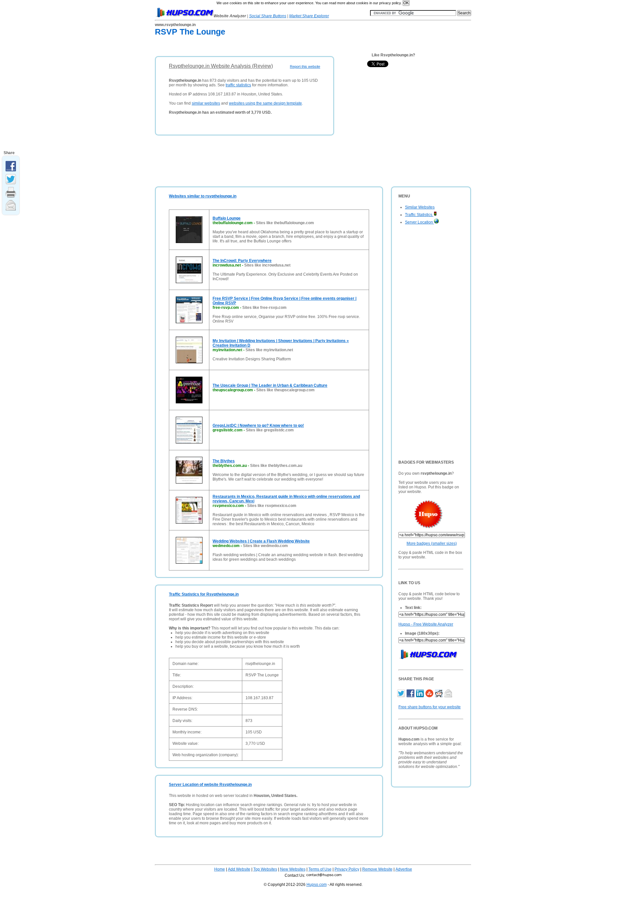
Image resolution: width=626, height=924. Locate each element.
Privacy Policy (347, 869)
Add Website (239, 869)
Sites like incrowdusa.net (267, 265)
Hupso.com (316, 884)
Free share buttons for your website (429, 707)
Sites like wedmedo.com (265, 545)
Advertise (403, 869)
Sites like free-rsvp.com (264, 307)
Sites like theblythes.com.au (276, 465)
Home (219, 869)
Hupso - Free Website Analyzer (425, 624)
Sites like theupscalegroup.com (285, 390)
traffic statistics (238, 85)
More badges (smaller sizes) (432, 543)
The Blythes (224, 461)
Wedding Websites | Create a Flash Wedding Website (261, 541)
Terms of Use (320, 869)
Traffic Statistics (419, 214)
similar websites (206, 103)
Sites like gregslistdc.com (270, 430)
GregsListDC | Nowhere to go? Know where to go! (258, 425)
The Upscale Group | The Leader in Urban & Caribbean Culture (270, 385)
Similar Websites (420, 207)
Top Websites (265, 869)
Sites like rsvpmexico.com (271, 505)
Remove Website (377, 869)
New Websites (293, 869)
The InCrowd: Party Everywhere (242, 260)
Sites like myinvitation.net (269, 350)
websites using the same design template (265, 103)
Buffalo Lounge (227, 218)
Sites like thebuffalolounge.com (285, 223)
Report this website (305, 66)
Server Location (419, 222)
